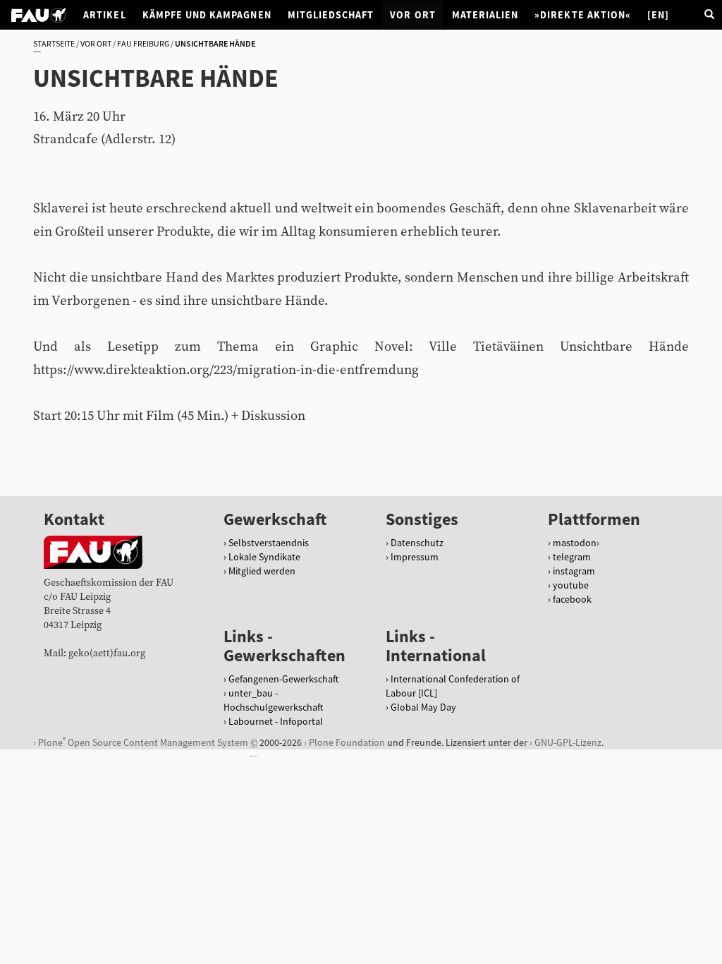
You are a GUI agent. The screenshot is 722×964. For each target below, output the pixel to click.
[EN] (658, 14)
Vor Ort (412, 14)
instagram (574, 571)
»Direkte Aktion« (582, 14)
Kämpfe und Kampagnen (206, 14)
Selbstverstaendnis (268, 542)
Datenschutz (417, 542)
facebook (572, 599)
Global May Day (423, 707)
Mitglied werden (261, 571)
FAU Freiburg (143, 43)
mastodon (574, 542)
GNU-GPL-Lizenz (567, 742)
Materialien (485, 14)
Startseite (54, 43)
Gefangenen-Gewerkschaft (283, 679)
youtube (571, 585)
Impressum (415, 556)
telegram (572, 556)
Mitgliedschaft (331, 14)
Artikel (104, 14)
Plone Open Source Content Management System (143, 742)
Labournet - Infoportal (275, 721)
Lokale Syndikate (264, 556)
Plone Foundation (347, 742)
